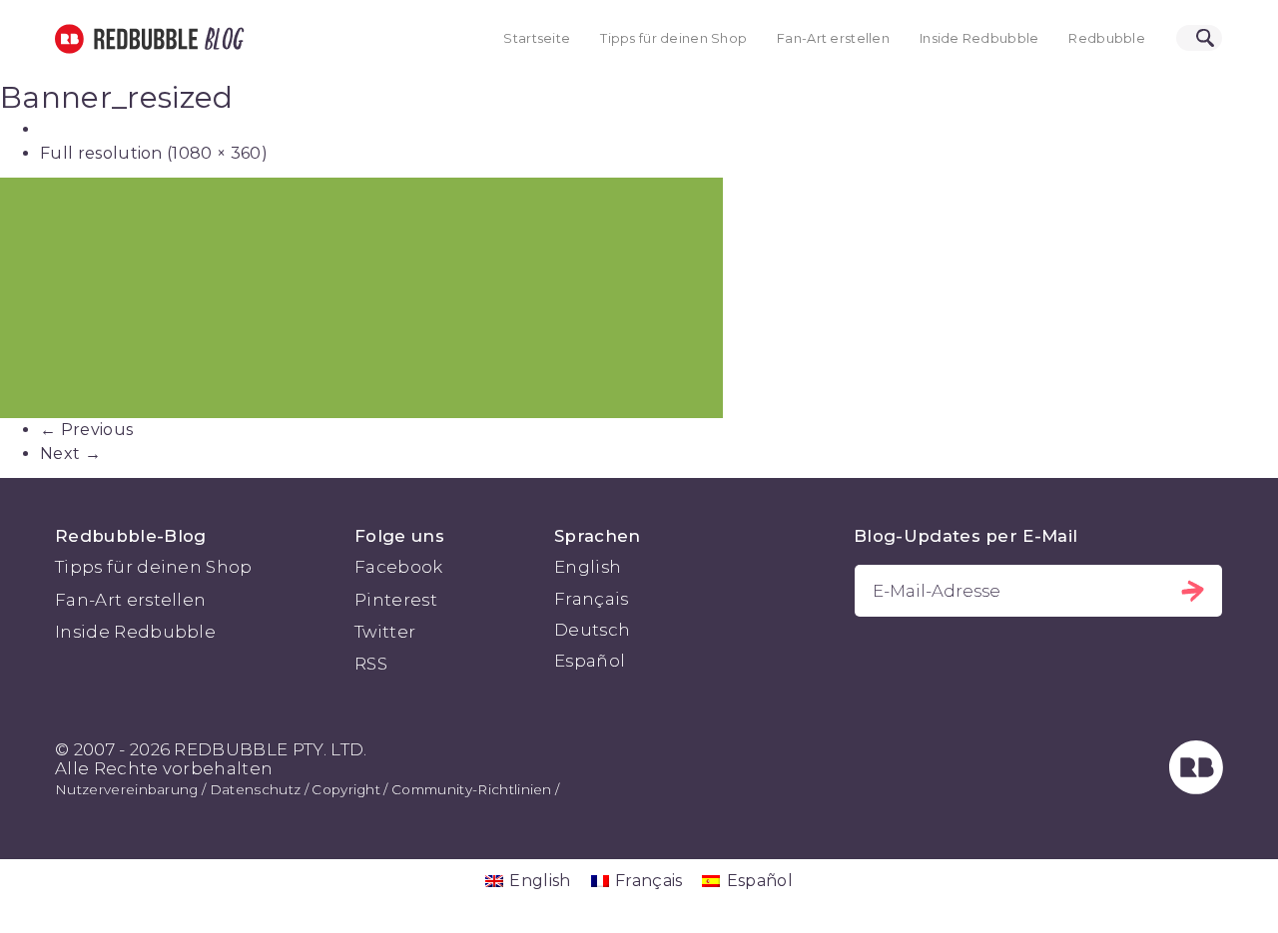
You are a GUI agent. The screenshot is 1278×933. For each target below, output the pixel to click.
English (587, 567)
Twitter (384, 632)
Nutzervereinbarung (127, 789)
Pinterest (395, 600)
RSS (370, 664)
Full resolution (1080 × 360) (154, 153)
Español (589, 661)
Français (591, 599)
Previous (86, 429)
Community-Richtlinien (471, 789)
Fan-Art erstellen (833, 38)
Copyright (346, 789)
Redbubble (1106, 38)
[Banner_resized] (639, 298)
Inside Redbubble (979, 38)
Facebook (398, 567)
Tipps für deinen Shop (673, 38)
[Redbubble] (1196, 788)
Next (70, 453)
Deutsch (592, 630)
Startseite (536, 38)
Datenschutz (256, 789)
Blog (221, 39)
